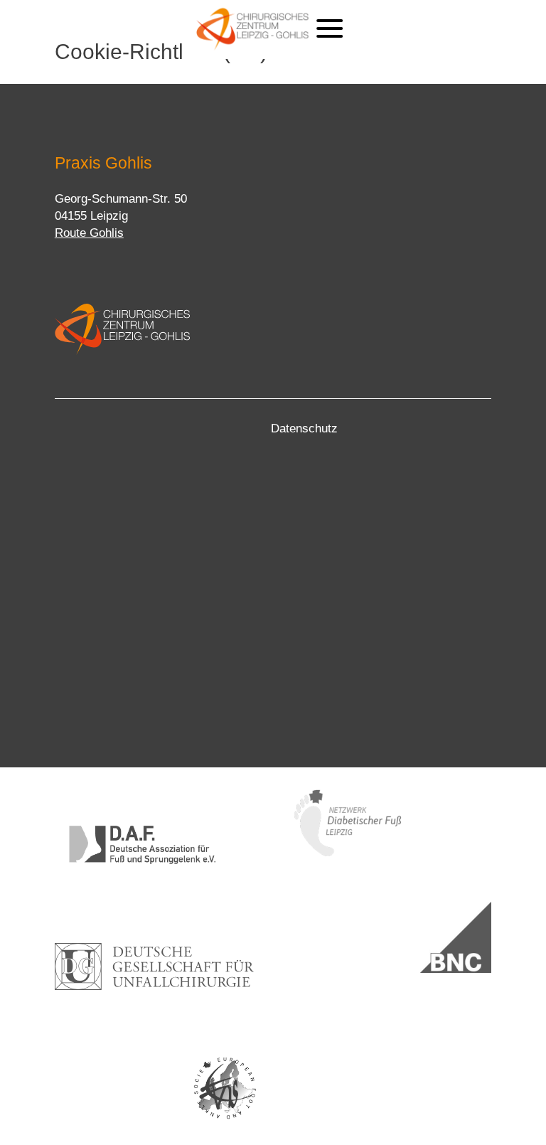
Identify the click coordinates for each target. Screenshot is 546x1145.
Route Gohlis (89, 233)
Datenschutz (304, 428)
